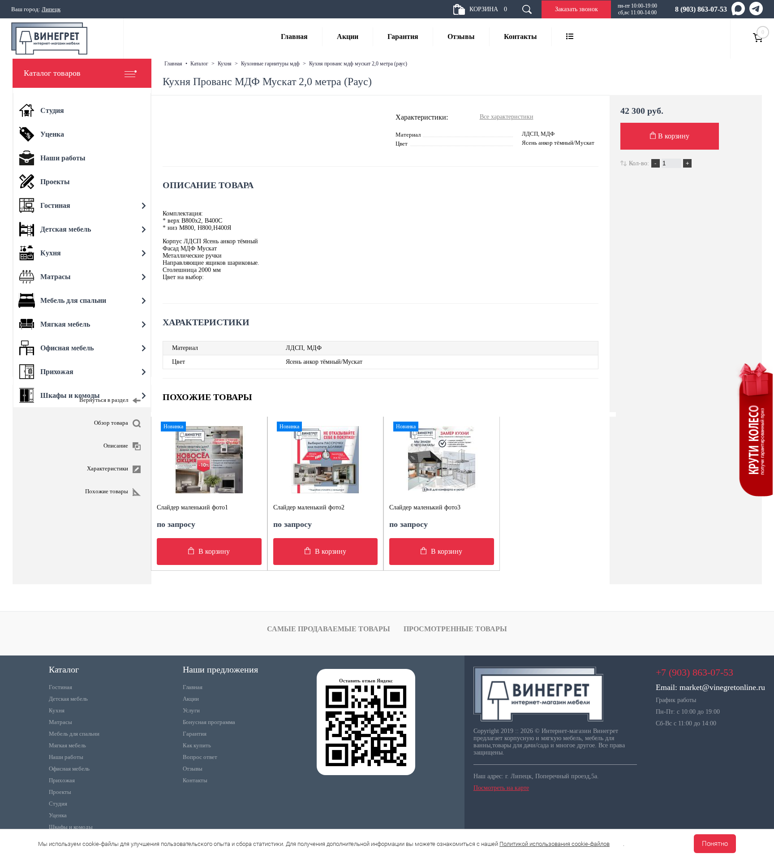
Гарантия (402, 36)
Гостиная (60, 687)
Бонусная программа (209, 722)
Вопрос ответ (200, 757)
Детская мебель (68, 698)
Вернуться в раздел (103, 400)
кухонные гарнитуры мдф (270, 63)
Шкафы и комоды (71, 827)
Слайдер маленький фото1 (192, 507)
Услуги (191, 710)
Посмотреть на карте (501, 788)
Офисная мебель (69, 768)
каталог (199, 63)
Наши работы (66, 757)
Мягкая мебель (67, 745)
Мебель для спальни (74, 733)
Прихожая (62, 780)
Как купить (197, 745)
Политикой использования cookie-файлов (554, 844)
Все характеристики (506, 116)
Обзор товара (111, 422)
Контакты (520, 36)
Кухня (56, 710)
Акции (347, 36)
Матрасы (60, 722)
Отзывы (461, 36)
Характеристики (107, 468)
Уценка (58, 815)
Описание (115, 445)
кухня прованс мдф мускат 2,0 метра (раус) (358, 63)
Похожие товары (106, 491)
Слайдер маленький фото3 (424, 507)
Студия (58, 803)
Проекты (60, 792)
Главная (294, 36)
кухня (225, 63)
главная (173, 63)
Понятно (715, 844)
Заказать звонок (576, 9)
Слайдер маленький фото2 (308, 507)
